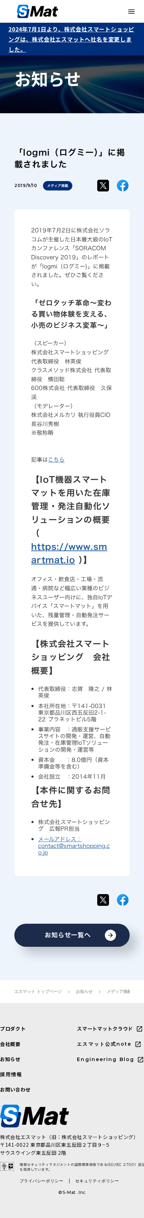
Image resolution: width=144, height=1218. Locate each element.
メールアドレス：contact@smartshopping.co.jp (74, 846)
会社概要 (10, 1044)
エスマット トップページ (38, 991)
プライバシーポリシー (42, 1180)
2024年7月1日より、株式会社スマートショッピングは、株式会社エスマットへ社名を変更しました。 (71, 39)
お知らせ (84, 991)
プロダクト (13, 1028)
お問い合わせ (15, 1089)
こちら (56, 459)
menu (131, 11)
